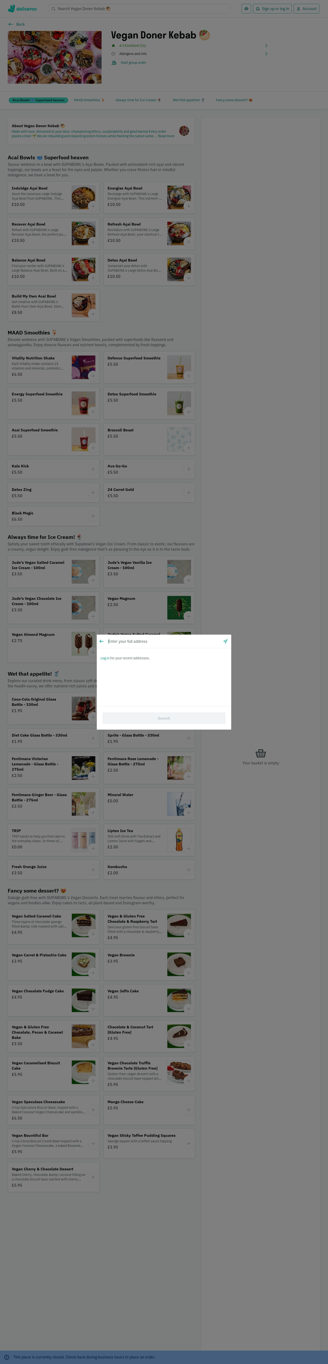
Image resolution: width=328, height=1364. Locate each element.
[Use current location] (225, 641)
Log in (105, 658)
